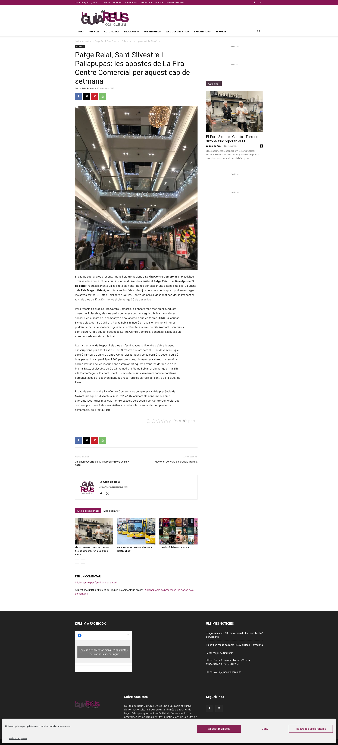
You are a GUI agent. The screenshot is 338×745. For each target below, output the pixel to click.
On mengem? (152, 31)
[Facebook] (254, 2)
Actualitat (111, 31)
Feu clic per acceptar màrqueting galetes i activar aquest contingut (103, 652)
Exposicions (202, 31)
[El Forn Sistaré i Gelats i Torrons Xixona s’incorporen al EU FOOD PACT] (94, 531)
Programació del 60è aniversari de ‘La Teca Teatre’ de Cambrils (234, 635)
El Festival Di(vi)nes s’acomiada (223, 672)
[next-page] (83, 561)
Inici (80, 31)
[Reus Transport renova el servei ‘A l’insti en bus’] (136, 531)
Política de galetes (18, 738)
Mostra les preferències (311, 728)
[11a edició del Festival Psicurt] (178, 531)
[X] (260, 2)
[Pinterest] (94, 96)
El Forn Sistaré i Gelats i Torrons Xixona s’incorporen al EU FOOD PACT (92, 551)
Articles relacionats (88, 510)
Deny (265, 728)
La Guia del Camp (177, 31)
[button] (259, 31)
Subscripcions (131, 2)
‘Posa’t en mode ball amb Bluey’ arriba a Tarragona (234, 645)
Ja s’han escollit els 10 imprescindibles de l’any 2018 (102, 463)
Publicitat (117, 2)
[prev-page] (77, 561)
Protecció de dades (175, 2)
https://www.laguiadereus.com (113, 487)
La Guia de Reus (86, 88)
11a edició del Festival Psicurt (175, 547)
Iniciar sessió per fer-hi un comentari (96, 582)
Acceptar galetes (219, 728)
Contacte (159, 2)
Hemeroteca (146, 2)
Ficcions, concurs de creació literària (176, 461)
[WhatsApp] (102, 96)
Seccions (130, 31)
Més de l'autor (112, 510)
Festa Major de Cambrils (219, 653)
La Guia (106, 2)
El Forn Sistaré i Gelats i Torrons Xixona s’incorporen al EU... (232, 139)
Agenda (94, 31)
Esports (221, 31)
